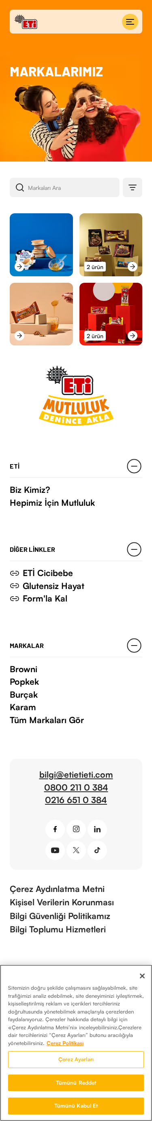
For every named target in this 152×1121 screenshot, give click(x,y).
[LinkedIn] (97, 829)
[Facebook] (55, 829)
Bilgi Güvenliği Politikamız (60, 916)
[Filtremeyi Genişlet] (132, 187)
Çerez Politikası (65, 1043)
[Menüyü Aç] (130, 22)
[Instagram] (76, 829)
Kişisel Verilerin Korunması (62, 902)
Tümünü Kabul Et (76, 1105)
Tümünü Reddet (76, 1082)
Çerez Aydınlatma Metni (57, 888)
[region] (76, 1043)
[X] (76, 850)
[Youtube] (55, 850)
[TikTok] (97, 850)
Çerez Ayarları (76, 1059)
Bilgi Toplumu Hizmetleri (58, 929)
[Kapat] (142, 976)
